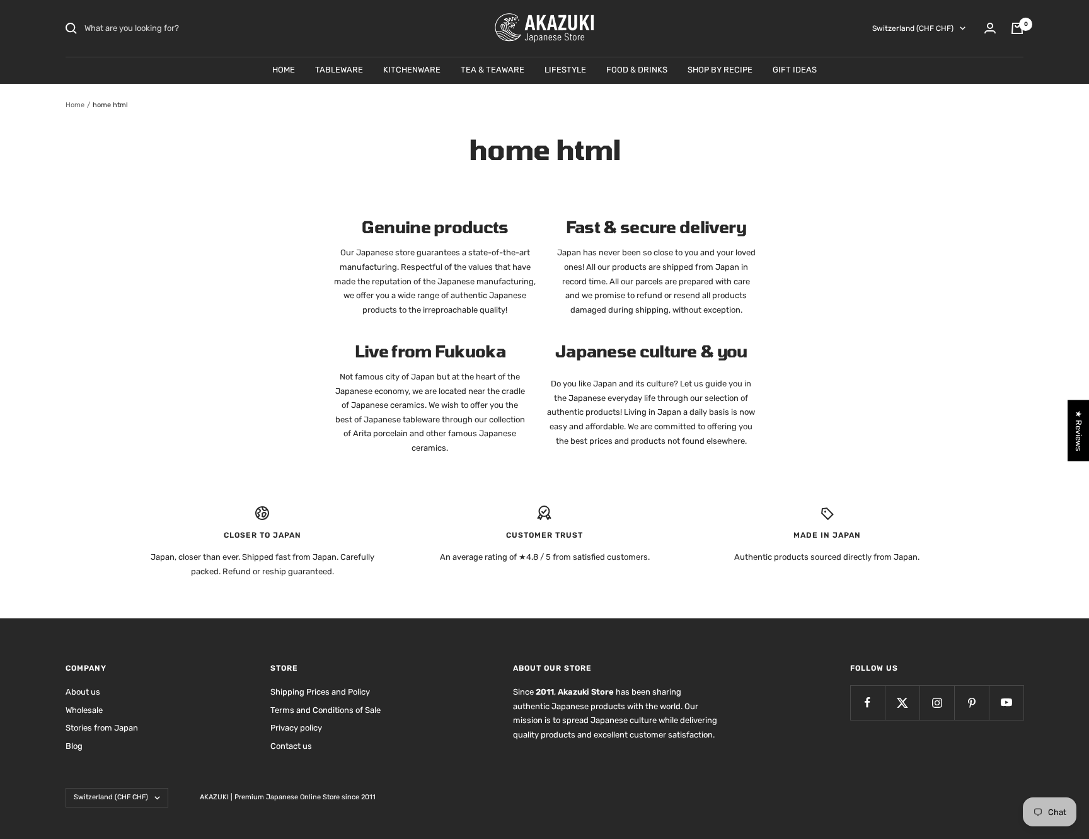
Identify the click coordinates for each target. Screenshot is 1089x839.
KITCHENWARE (412, 69)
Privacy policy (296, 727)
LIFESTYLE (565, 69)
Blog (74, 746)
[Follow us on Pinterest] (971, 702)
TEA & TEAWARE (492, 69)
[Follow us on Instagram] (936, 702)
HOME (283, 69)
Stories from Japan (102, 727)
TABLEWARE (339, 69)
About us (83, 692)
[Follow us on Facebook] (867, 702)
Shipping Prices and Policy (320, 692)
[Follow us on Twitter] (902, 702)
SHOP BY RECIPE (720, 69)
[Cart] (1017, 28)
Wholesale (84, 710)
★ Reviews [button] (1078, 430)
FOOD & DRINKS (636, 69)
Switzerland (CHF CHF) (913, 28)
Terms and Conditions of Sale (325, 710)
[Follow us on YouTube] (1006, 702)
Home (75, 105)
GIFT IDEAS (795, 69)
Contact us (291, 746)
